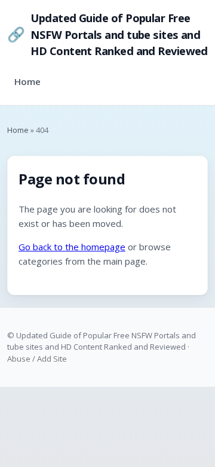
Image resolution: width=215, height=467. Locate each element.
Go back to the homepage (72, 247)
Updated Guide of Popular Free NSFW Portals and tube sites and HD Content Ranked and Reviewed (107, 34)
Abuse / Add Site (37, 358)
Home (27, 81)
